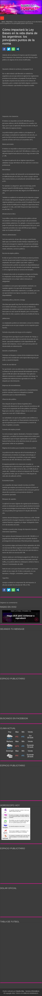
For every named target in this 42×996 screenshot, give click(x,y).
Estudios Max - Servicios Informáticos (27, 991)
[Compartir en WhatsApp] (13, 49)
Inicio (3, 22)
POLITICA (9, 22)
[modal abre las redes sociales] (18, 49)
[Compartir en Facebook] (4, 49)
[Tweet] (9, 49)
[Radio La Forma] (21, 7)
